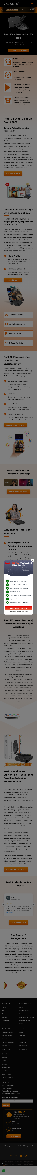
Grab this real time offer (18, 608)
